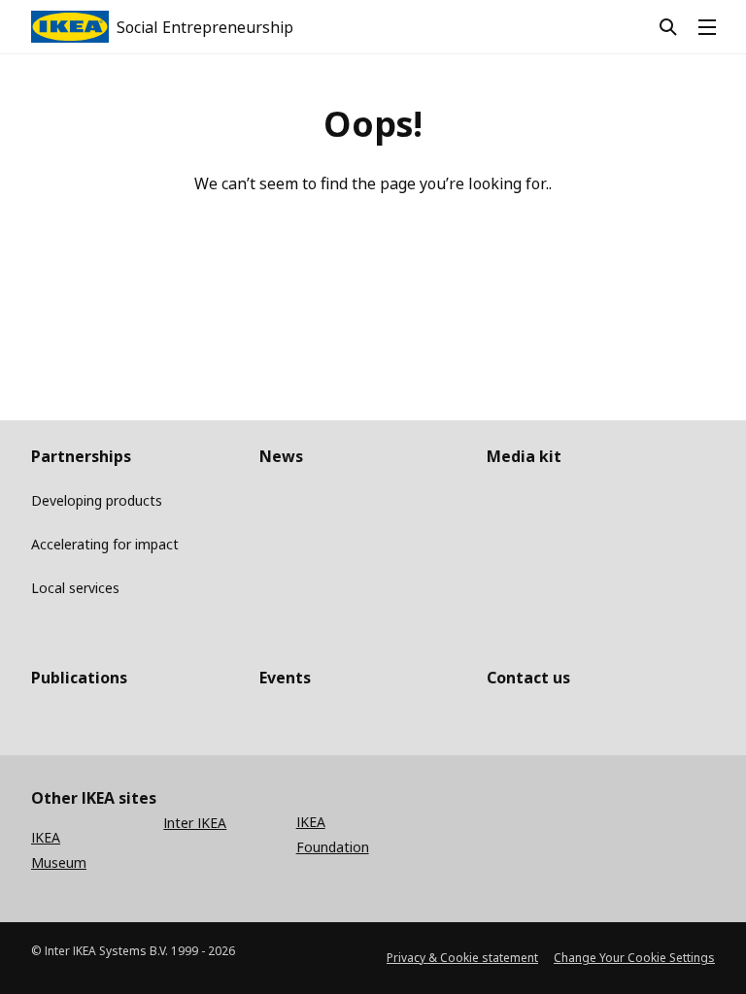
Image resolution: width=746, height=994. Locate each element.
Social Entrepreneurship (205, 27)
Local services (75, 588)
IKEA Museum (58, 850)
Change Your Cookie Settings (634, 957)
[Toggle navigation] (715, 27)
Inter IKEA (194, 822)
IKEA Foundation (332, 834)
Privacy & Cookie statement (462, 957)
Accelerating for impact (105, 544)
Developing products (96, 500)
